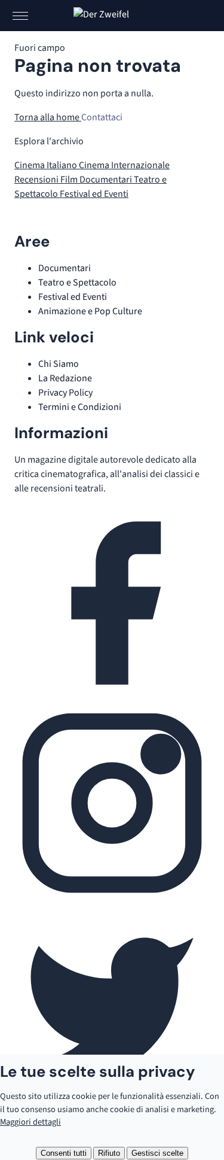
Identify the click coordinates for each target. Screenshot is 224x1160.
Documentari (106, 179)
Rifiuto (109, 1153)
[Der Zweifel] (112, 15)
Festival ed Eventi (94, 194)
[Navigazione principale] (20, 15)
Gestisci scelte (157, 1153)
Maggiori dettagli (30, 1122)
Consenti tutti (64, 1153)
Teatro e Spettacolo (77, 282)
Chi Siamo (58, 364)
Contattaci (101, 117)
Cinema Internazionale (124, 165)
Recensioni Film (46, 179)
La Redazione (65, 378)
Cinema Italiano (46, 165)
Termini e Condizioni (79, 407)
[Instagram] (112, 897)
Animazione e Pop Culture (90, 311)
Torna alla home (47, 117)
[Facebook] (112, 697)
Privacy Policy (65, 392)
